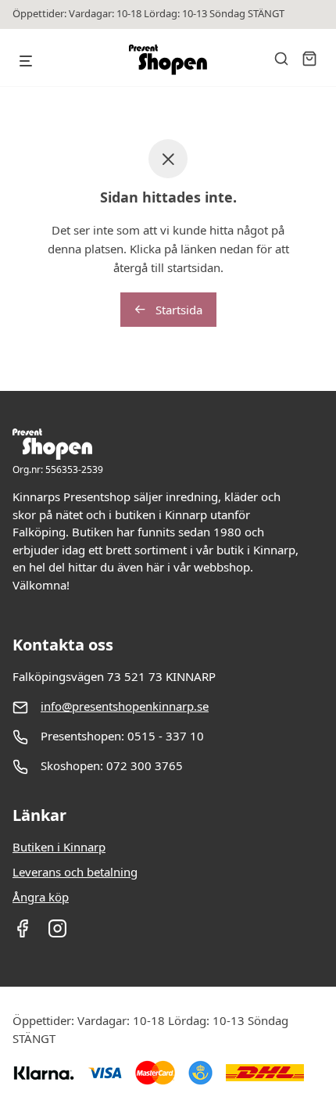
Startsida (177, 309)
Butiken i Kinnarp (59, 847)
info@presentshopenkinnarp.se (125, 706)
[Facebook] (22, 933)
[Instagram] (57, 933)
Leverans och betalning (75, 872)
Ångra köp (41, 897)
